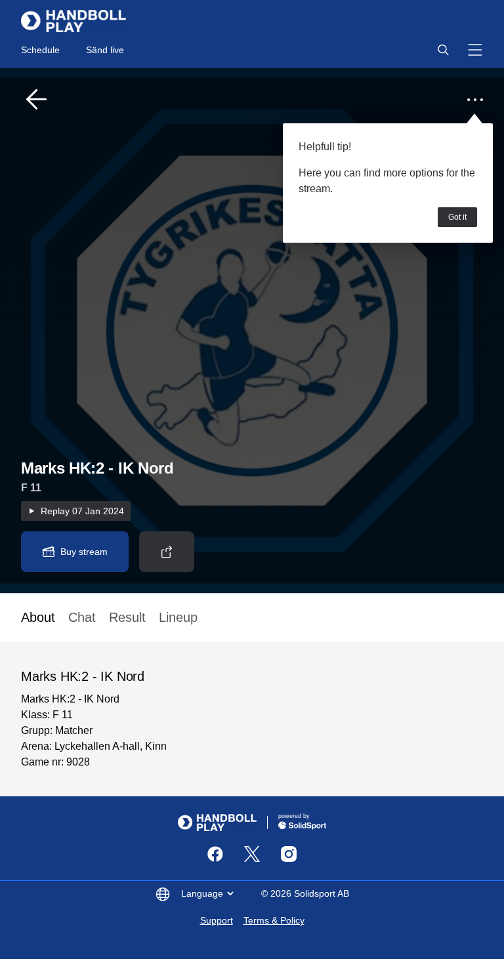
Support (216, 920)
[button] (443, 49)
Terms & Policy (273, 920)
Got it (457, 217)
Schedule (40, 50)
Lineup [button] (178, 617)
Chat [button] (82, 617)
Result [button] (127, 617)
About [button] (38, 617)
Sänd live (105, 50)
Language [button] (202, 893)
